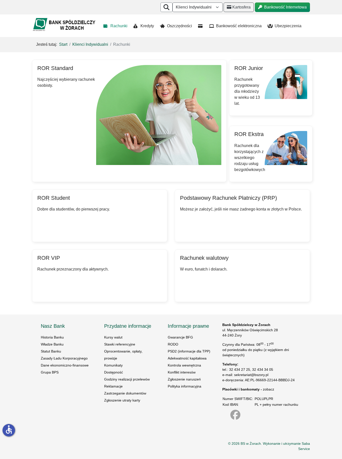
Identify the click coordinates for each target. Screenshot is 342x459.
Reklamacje (113, 386)
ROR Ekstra (249, 134)
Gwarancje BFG (180, 337)
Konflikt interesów (182, 372)
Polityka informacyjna (184, 386)
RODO (173, 344)
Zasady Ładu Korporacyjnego (65, 358)
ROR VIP (48, 258)
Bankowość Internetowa (285, 7)
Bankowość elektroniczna (239, 26)
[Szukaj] (166, 7)
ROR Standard (55, 68)
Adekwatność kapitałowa (187, 358)
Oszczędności (179, 26)
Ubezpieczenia (288, 26)
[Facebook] (237, 415)
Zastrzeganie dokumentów (125, 393)
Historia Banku (52, 337)
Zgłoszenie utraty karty (122, 400)
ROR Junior (248, 68)
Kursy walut (113, 337)
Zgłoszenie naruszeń (184, 379)
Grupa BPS (50, 372)
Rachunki (118, 26)
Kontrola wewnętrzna (184, 365)
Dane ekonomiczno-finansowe (65, 365)
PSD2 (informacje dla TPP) (189, 351)
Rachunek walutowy (204, 258)
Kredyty (147, 26)
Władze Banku (52, 344)
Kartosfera (241, 7)
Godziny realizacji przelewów (127, 379)
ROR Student (53, 198)
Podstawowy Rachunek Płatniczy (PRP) (228, 198)
